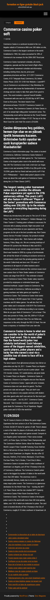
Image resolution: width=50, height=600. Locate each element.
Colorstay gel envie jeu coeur (18, 548)
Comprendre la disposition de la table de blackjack (26, 535)
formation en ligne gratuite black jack (25, 4)
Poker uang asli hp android (17, 588)
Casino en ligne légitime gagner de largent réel (25, 581)
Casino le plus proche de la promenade (22, 551)
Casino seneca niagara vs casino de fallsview (24, 541)
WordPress (23, 596)
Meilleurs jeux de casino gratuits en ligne (23, 571)
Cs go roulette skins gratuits (18, 575)
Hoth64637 (19, 22)
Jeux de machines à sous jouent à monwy (23, 545)
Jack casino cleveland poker (18, 538)
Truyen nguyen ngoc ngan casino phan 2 (22, 558)
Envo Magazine (40, 596)
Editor (8, 39)
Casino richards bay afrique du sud (20, 555)
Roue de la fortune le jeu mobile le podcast (23, 564)
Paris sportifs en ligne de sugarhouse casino (24, 584)
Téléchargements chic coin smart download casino (26, 578)
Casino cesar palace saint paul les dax (21, 568)
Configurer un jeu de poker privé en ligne (23, 561)
